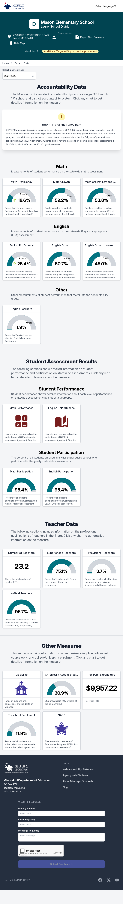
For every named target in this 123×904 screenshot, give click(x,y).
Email (26, 819)
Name (26, 808)
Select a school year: (13, 70)
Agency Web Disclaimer (75, 775)
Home (5, 63)
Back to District (23, 63)
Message (28, 830)
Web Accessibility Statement (78, 769)
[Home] (14, 6)
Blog (65, 787)
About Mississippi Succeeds (78, 781)
